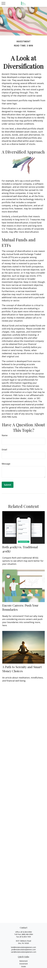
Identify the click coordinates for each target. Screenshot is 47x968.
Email (4, 449)
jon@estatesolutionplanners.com (23, 949)
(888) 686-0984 (27, 934)
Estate (23, 966)
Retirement (23, 961)
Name (5, 435)
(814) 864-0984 (26, 932)
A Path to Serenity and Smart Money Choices (22, 669)
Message (6, 463)
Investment (23, 964)
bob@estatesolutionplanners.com (23, 947)
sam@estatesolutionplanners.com (23, 952)
